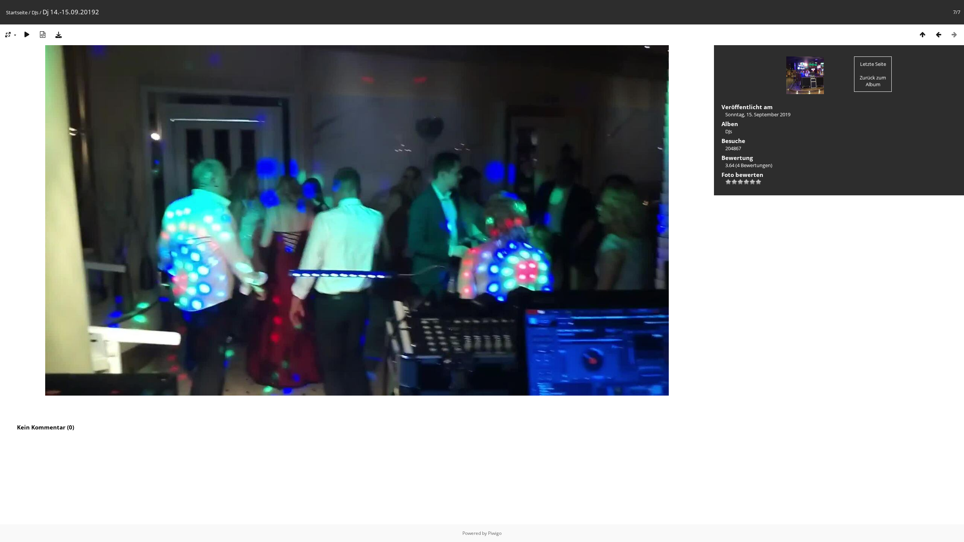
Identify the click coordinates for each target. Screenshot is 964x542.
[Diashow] (27, 34)
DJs (35, 12)
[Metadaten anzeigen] (42, 34)
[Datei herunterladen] (58, 34)
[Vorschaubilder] (922, 34)
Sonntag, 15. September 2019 (757, 114)
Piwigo (495, 533)
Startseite (16, 12)
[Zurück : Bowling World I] (938, 34)
